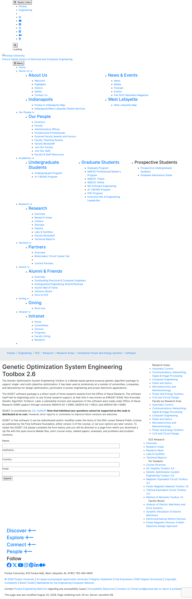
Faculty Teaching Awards (48, 139)
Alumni (23, 266)
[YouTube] (20, 20)
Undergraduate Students (43, 165)
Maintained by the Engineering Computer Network (65, 582)
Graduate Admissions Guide (156, 175)
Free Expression (123, 579)
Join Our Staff (42, 150)
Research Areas (43, 217)
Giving (23, 298)
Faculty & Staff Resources (49, 154)
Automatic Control (162, 368)
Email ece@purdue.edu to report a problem (157, 588)
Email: (5, 468)
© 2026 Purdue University (19, 579)
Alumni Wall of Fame (46, 287)
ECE (37, 352)
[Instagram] (20, 17)
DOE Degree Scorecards (149, 579)
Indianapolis (40, 99)
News (117, 80)
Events (118, 91)
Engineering (25, 9)
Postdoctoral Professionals (49, 132)
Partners (24, 242)
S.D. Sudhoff (39, 410)
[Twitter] (20, 27)
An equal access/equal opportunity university (62, 579)
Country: (7, 459)
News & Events (123, 75)
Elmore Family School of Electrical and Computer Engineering (37, 59)
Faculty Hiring (42, 336)
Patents (38, 228)
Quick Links (23, 2)
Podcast (118, 87)
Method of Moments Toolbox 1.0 (164, 497)
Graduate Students (100, 162)
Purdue (23, 6)
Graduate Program (97, 167)
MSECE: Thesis (95, 178)
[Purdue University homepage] (13, 55)
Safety (38, 91)
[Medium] (20, 35)
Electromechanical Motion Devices (166, 518)
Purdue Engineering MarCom (30, 588)
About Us (24, 70)
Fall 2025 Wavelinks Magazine (131, 95)
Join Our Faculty (43, 147)
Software (130, 352)
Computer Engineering (165, 379)
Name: (5, 440)
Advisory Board (43, 291)
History (38, 87)
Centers (38, 221)
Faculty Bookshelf (44, 143)
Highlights (40, 84)
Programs (39, 332)
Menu (19, 63)
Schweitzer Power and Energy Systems (100, 352)
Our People (25, 112)
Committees (41, 325)
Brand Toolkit (27, 582)
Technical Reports (44, 239)
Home (22, 67)
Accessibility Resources (101, 588)
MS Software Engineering (101, 185)
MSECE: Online (95, 182)
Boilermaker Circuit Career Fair (52, 256)
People (15, 551)
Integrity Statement (101, 579)
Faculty (38, 125)
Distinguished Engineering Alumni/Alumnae (58, 284)
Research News (155, 450)
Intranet (23, 311)
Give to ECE (41, 294)
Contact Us (40, 95)
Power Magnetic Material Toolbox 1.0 (167, 486)
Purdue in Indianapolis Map (49, 104)
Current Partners (43, 263)
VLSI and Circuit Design (165, 397)
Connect (17, 544)
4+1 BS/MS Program (45, 176)
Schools (39, 328)
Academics (25, 158)
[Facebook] (20, 24)
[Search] (15, 45)
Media (117, 84)
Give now (39, 308)
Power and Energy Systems (167, 393)
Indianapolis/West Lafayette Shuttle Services (59, 108)
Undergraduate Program (48, 173)
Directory (39, 121)
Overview (39, 213)
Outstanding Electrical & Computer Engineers (60, 280)
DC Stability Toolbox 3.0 (160, 468)
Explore (16, 537)
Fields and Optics (162, 383)
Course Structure (156, 464)
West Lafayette (123, 99)
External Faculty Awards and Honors (55, 136)
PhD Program (95, 193)
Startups (39, 224)
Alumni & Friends (45, 271)
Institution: (8, 450)
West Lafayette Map (125, 104)
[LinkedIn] (20, 31)
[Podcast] (20, 38)
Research (24, 203)
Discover (17, 531)
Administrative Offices (47, 129)
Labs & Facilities (43, 231)
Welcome (39, 80)
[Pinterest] (31, 565)
